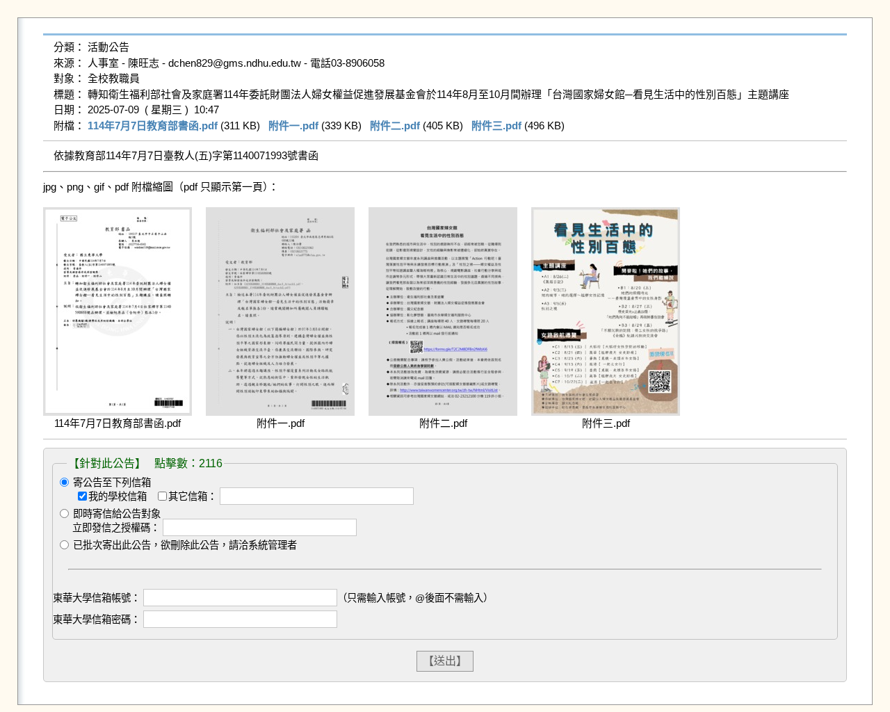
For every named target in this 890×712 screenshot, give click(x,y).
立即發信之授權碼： (116, 527)
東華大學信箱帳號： (96, 598)
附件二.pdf (395, 125)
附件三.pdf (496, 125)
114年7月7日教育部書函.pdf (153, 125)
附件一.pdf (293, 125)
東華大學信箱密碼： (96, 619)
